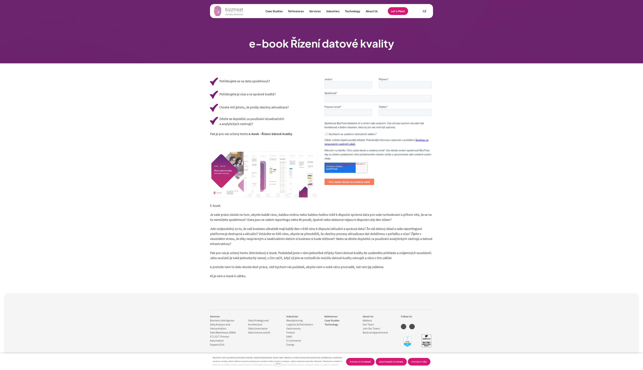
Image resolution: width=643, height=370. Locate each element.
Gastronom (292, 329)
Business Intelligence (222, 321)
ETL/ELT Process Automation (219, 339)
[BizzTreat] (229, 11)
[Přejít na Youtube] (412, 326)
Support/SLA (217, 345)
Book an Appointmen (375, 333)
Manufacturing (294, 321)
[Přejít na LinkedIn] (403, 326)
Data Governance (258, 329)
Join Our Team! (371, 329)
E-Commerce (293, 341)
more (278, 364)
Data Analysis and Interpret (220, 327)
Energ (289, 345)
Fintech (290, 333)
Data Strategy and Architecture (258, 323)
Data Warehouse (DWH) (223, 333)
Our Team (368, 325)
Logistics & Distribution (299, 325)
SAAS (289, 337)
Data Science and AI (259, 333)
